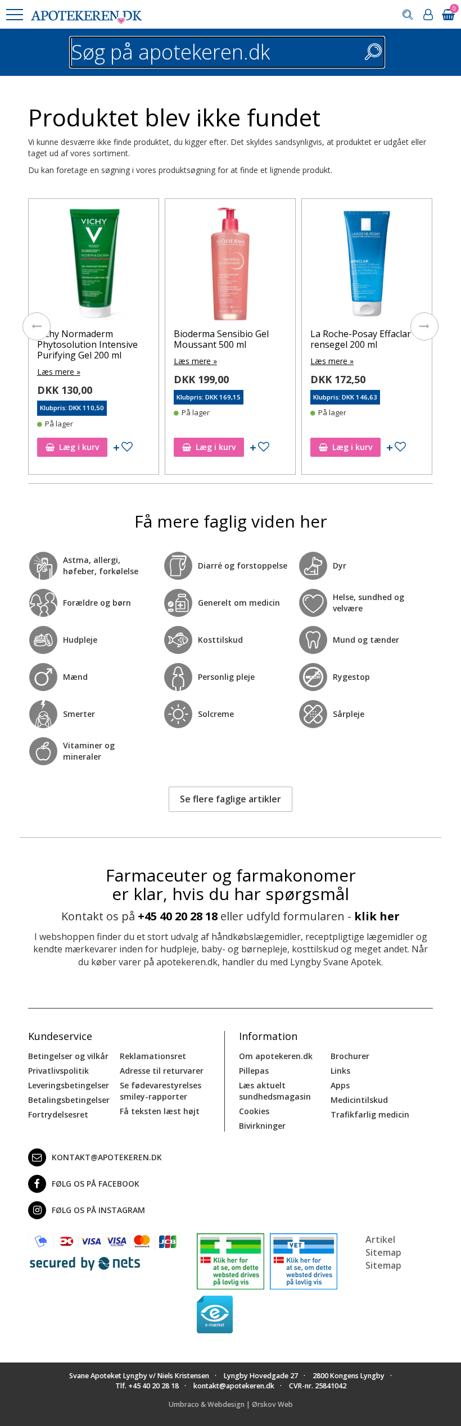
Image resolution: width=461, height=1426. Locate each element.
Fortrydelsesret (58, 1114)
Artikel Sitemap (383, 1246)
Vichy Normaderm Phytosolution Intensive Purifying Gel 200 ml (87, 344)
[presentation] (36, 326)
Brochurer (350, 1056)
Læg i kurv (79, 447)
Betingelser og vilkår (68, 1056)
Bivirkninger (262, 1125)
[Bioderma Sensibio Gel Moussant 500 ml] (230, 266)
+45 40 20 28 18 (178, 916)
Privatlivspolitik (58, 1070)
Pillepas (254, 1070)
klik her (377, 916)
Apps (340, 1085)
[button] (14, 15)
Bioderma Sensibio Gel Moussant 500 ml (221, 339)
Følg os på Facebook (95, 1183)
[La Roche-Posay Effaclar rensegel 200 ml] (366, 266)
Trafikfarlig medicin (370, 1114)
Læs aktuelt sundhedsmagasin (275, 1091)
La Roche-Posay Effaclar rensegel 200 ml (360, 339)
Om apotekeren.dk (276, 1056)
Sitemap (383, 1265)
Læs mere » (58, 371)
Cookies (254, 1111)
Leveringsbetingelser (68, 1085)
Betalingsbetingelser (69, 1100)
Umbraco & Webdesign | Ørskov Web (231, 1404)
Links (340, 1070)
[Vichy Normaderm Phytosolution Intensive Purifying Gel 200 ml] (93, 266)
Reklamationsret (153, 1056)
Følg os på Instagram (98, 1210)
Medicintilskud (359, 1100)
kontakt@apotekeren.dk (107, 1157)
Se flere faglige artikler (230, 799)
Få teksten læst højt (160, 1111)
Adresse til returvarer (162, 1070)
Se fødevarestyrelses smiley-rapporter (160, 1091)
